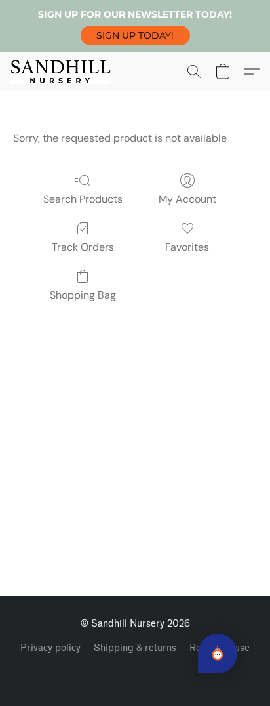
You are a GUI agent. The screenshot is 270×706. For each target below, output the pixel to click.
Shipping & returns (135, 648)
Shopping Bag (83, 295)
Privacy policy (50, 648)
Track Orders (83, 247)
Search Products (83, 199)
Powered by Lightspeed (135, 670)
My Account (187, 199)
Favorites (187, 247)
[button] (135, 35)
